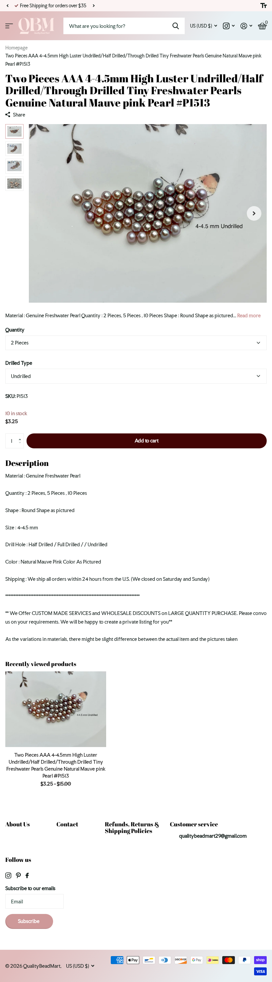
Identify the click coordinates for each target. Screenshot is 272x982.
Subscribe (29, 921)
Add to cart (147, 440)
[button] (7, 6)
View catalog (9, 26)
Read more (249, 315)
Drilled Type (18, 363)
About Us (17, 824)
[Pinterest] (18, 875)
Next (93, 5)
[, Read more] (229, 26)
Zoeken (176, 26)
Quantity (15, 330)
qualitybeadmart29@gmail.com (213, 836)
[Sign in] (246, 26)
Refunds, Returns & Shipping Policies (132, 827)
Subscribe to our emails (30, 888)
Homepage (16, 47)
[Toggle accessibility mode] (263, 5)
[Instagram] (8, 875)
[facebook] (27, 875)
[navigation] (14, 131)
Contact (67, 824)
